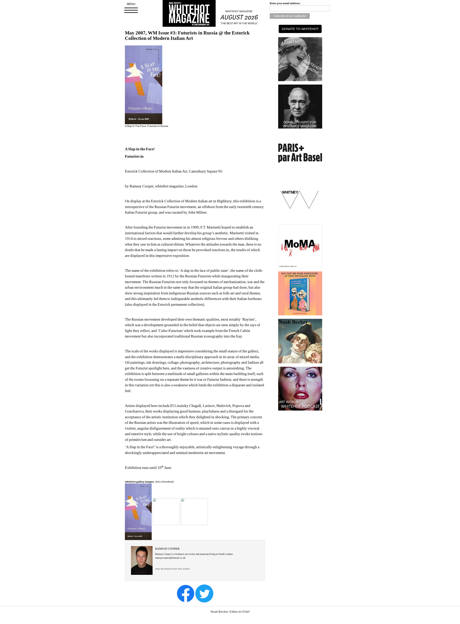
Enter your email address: (285, 3)
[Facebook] (186, 593)
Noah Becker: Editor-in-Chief (230, 611)
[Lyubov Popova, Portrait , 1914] (194, 511)
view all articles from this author (172, 568)
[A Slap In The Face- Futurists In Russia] (138, 511)
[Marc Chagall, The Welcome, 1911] (166, 511)
